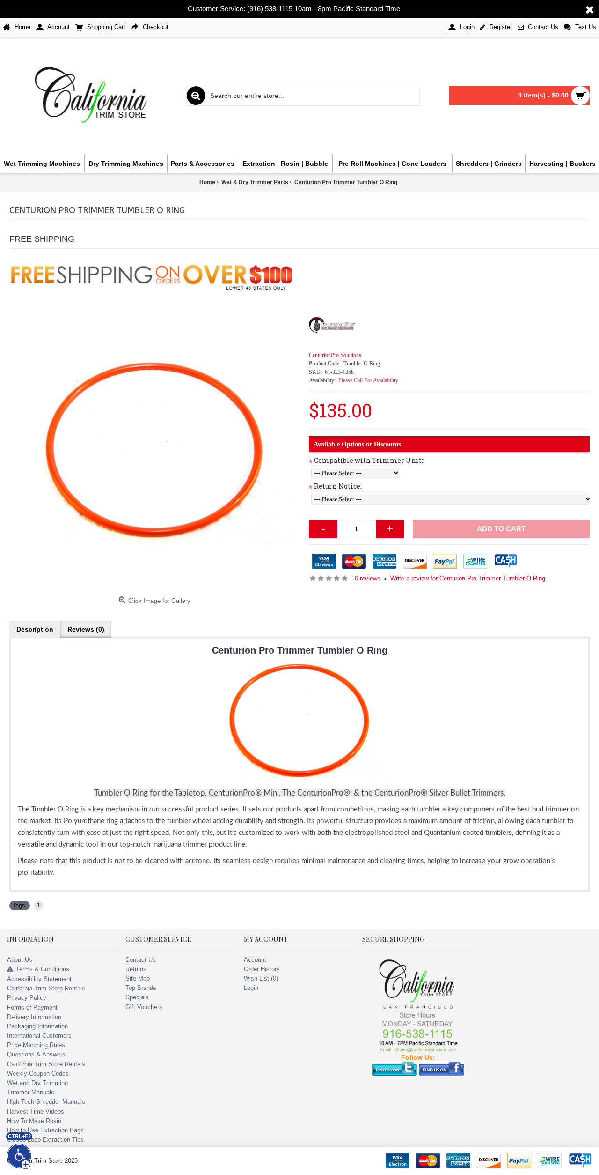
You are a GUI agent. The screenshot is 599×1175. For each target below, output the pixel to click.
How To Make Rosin (34, 1120)
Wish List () (261, 978)
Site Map (137, 978)
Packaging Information (37, 1026)
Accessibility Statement (39, 978)
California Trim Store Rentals (46, 988)
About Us (19, 959)
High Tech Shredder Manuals (46, 1101)
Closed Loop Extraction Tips (45, 1139)
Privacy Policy (26, 997)
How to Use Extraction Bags (45, 1130)
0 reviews (367, 578)
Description (34, 629)
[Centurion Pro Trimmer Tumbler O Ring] (154, 447)
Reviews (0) (85, 629)
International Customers (39, 1035)
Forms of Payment (32, 1007)
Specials (137, 997)
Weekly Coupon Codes (38, 1073)
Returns (135, 969)
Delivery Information (34, 1016)
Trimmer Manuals (30, 1092)
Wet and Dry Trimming (37, 1082)
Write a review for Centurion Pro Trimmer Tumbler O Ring (467, 578)
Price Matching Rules (36, 1045)
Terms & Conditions (42, 969)
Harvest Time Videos (35, 1111)
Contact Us (140, 959)
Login (251, 987)
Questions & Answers (36, 1054)
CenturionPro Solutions (335, 355)
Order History (262, 969)
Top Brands (140, 987)
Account (255, 959)
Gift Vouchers (143, 1007)
